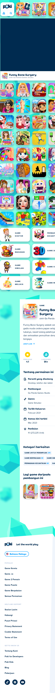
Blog (7, 668)
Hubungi (9, 615)
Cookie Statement (13, 632)
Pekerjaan (9, 673)
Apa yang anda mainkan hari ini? (10, 13)
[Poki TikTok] (7, 682)
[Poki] (7, 7)
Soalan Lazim (11, 610)
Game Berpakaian (33, 458)
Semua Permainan (13, 596)
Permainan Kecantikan (36, 463)
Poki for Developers (14, 657)
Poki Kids (9, 662)
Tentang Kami (11, 651)
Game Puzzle (11, 585)
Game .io (9, 574)
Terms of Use (11, 637)
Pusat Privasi (11, 621)
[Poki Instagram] (15, 682)
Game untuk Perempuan (37, 453)
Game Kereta (11, 568)
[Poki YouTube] (22, 682)
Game (42, 306)
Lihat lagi (27, 344)
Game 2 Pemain (12, 580)
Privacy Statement (13, 626)
